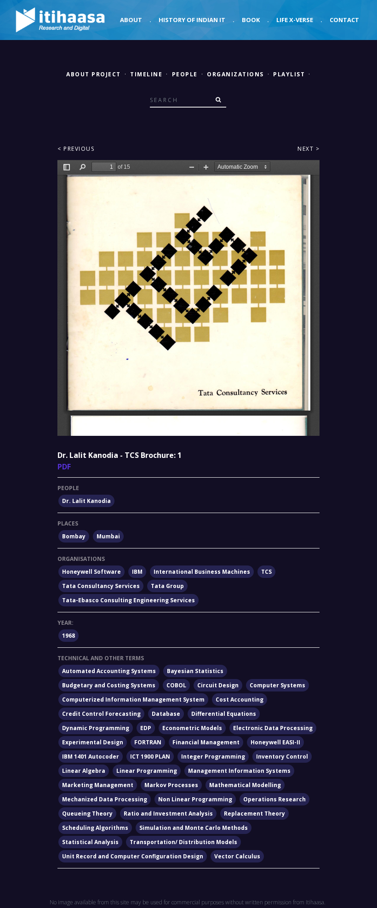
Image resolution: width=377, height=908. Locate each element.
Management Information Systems (239, 771)
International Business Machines (202, 572)
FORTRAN (147, 742)
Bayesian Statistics (195, 671)
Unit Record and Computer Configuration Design (132, 856)
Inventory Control (282, 756)
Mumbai (108, 536)
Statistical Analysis (90, 842)
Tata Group (167, 586)
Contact (344, 20)
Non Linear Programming (195, 799)
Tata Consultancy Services (101, 586)
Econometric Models (192, 728)
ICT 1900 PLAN (150, 756)
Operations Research (274, 799)
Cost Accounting (239, 699)
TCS (266, 572)
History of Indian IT (192, 20)
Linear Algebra (83, 771)
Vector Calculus (237, 856)
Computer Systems (277, 685)
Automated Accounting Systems (109, 671)
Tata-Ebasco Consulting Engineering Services (128, 600)
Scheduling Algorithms (95, 828)
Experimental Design (92, 742)
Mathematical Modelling (245, 785)
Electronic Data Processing (273, 728)
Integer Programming (213, 756)
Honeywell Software (91, 572)
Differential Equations (223, 714)
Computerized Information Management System (133, 699)
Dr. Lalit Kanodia (86, 501)
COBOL (176, 685)
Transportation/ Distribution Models (183, 842)
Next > (308, 149)
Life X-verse (294, 20)
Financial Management (206, 742)
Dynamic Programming (95, 728)
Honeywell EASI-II (275, 742)
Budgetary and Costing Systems (108, 685)
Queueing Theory (87, 813)
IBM (137, 572)
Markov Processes (171, 785)
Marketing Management (97, 785)
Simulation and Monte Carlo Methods (193, 828)
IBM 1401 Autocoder (90, 756)
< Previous (75, 149)
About (131, 20)
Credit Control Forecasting (101, 714)
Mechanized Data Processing (104, 799)
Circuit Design (218, 685)
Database (166, 714)
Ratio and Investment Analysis (168, 813)
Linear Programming (146, 771)
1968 (68, 636)
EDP (145, 728)
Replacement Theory (254, 813)
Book (251, 20)
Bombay (74, 536)
